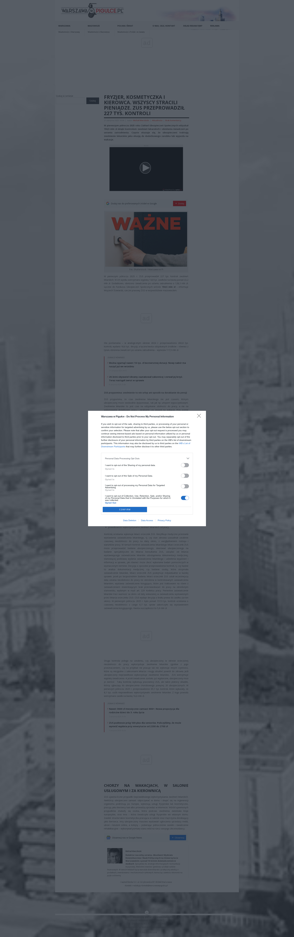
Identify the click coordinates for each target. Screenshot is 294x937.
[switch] (185, 465)
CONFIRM (125, 509)
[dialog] (147, 468)
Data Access (147, 520)
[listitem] (147, 458)
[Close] (200, 417)
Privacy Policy (164, 520)
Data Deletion (129, 520)
